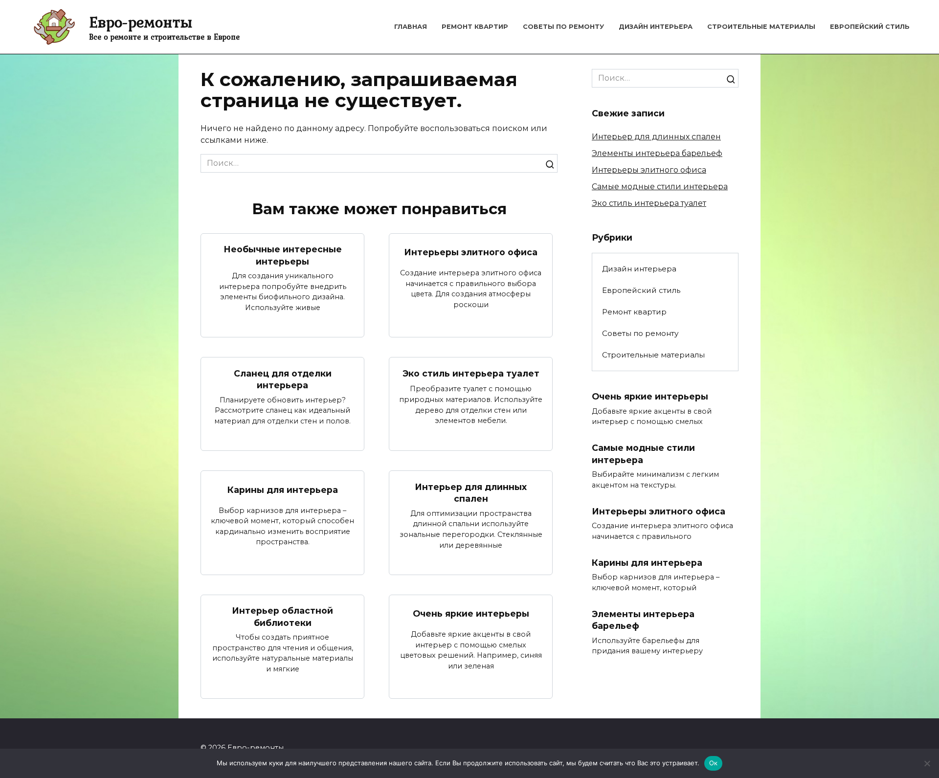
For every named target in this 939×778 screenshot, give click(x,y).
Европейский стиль (870, 26)
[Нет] (927, 763)
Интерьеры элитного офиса (470, 252)
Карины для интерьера (282, 490)
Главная (410, 26)
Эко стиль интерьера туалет (470, 373)
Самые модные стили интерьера (660, 186)
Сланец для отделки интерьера (283, 379)
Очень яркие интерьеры (471, 613)
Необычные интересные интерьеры (283, 255)
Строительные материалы (761, 26)
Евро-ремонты (140, 21)
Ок (713, 763)
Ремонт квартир (475, 26)
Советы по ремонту (563, 26)
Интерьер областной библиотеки (282, 616)
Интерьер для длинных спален (471, 492)
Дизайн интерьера (656, 26)
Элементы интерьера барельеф (657, 153)
